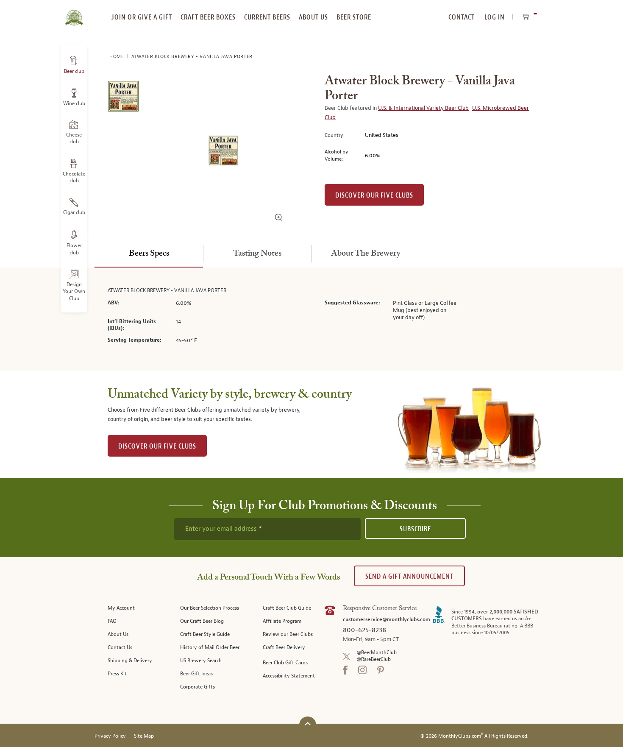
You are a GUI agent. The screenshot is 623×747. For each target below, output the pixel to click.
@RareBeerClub (373, 659)
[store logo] (74, 12)
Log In (494, 17)
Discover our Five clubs (374, 195)
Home (117, 56)
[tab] (149, 254)
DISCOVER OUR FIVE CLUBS (157, 446)
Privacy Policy (110, 736)
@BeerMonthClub (376, 652)
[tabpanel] (311, 319)
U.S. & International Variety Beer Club (423, 108)
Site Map (144, 736)
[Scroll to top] (307, 723)
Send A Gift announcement (409, 576)
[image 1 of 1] (123, 98)
